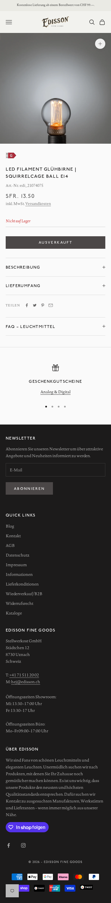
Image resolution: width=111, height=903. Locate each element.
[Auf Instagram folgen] (23, 845)
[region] (55, 380)
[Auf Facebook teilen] (26, 305)
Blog (10, 526)
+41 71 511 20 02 (24, 675)
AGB (10, 545)
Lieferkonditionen (22, 584)
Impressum (16, 565)
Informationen (19, 574)
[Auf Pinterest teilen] (42, 305)
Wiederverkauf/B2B (24, 594)
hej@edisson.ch (25, 682)
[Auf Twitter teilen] (34, 305)
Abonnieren (29, 488)
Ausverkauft (55, 242)
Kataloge (14, 613)
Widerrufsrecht (19, 603)
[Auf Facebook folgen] (8, 845)
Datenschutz (17, 555)
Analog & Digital (55, 392)
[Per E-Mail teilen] (50, 305)
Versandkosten (38, 203)
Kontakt (13, 536)
